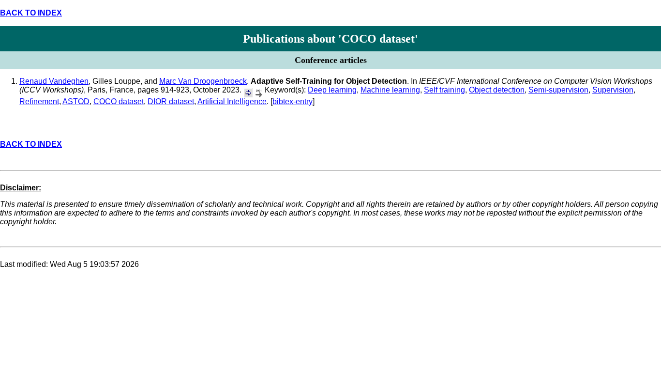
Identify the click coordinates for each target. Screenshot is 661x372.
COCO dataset (118, 101)
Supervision (612, 90)
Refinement (39, 101)
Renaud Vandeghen (54, 81)
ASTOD (76, 101)
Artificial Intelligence (232, 101)
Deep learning (332, 90)
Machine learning (390, 90)
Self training (444, 90)
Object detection (497, 90)
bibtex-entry (292, 101)
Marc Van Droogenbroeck (203, 81)
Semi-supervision (558, 90)
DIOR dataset (171, 101)
